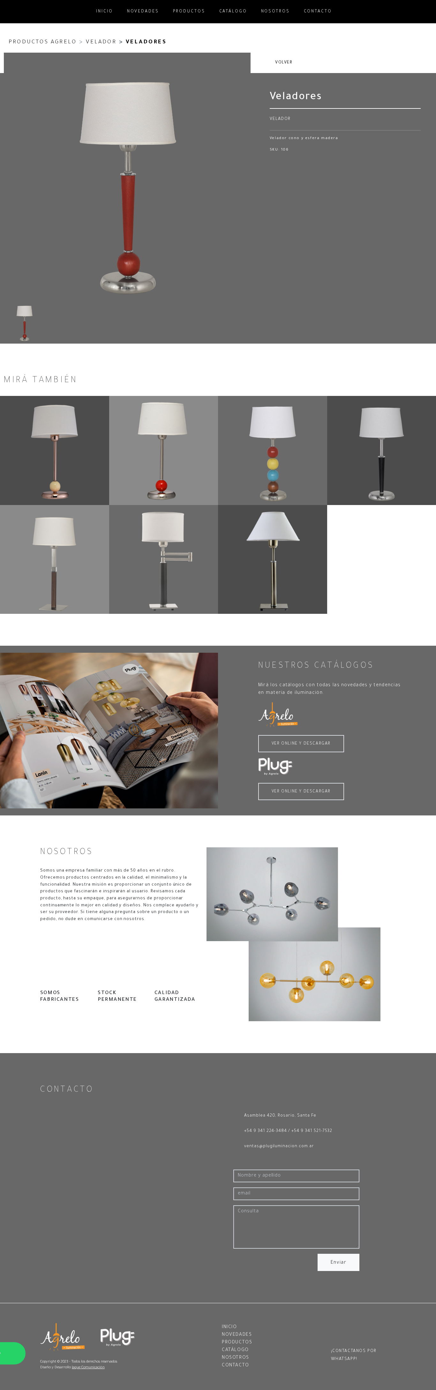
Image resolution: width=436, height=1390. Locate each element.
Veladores (146, 43)
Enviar (339, 1263)
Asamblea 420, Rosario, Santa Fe (280, 1116)
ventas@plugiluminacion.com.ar (279, 1146)
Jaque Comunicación (88, 1368)
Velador (101, 43)
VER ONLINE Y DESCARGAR (301, 744)
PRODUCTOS (189, 12)
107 (272, 450)
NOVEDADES (143, 12)
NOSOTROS (275, 12)
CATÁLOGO (233, 12)
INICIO (104, 12)
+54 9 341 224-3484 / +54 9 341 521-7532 (288, 1131)
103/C (163, 559)
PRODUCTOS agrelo (43, 43)
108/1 (54, 450)
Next (244, 292)
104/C (54, 559)
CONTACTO (318, 12)
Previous (231, 292)
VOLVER (283, 63)
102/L (272, 559)
